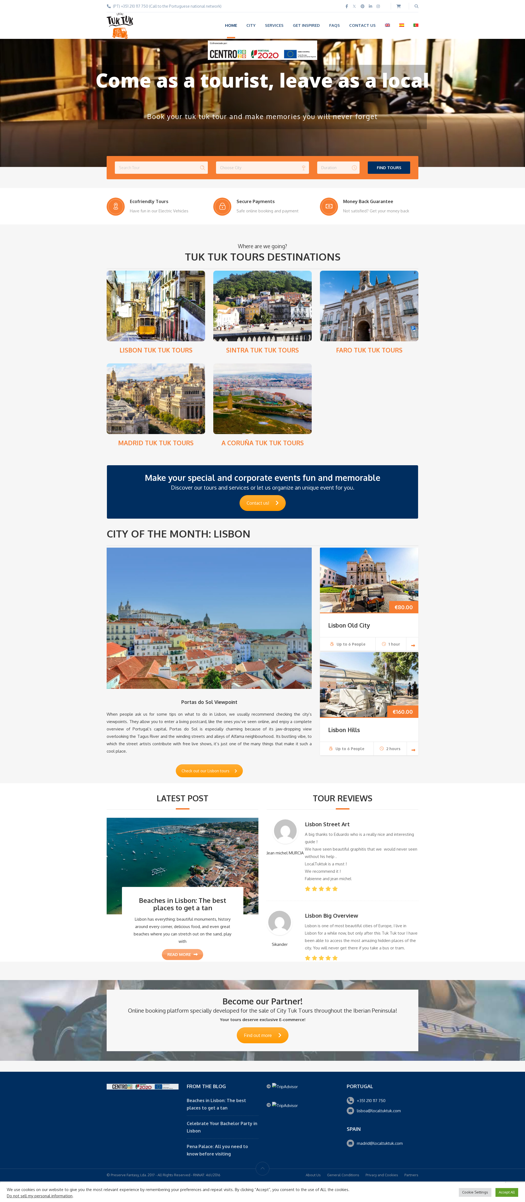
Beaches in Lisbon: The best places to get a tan (182, 904)
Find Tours (389, 167)
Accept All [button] (507, 1192)
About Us (313, 1175)
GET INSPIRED (306, 25)
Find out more (258, 1035)
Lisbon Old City (349, 625)
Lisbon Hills (344, 729)
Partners (411, 1175)
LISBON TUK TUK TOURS (155, 350)
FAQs (334, 25)
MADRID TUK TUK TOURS (156, 443)
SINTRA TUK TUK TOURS (262, 350)
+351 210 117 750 (371, 1100)
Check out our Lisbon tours (205, 770)
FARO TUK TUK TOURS (369, 350)
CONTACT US (362, 25)
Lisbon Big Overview (331, 915)
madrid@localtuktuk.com (380, 1143)
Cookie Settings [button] (475, 1192)
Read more (179, 954)
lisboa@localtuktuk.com (379, 1110)
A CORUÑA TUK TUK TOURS (262, 443)
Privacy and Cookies (382, 1175)
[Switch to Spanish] (401, 25)
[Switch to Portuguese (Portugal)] (415, 25)
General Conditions (343, 1175)
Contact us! (258, 503)
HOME (231, 25)
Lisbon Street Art (327, 824)
